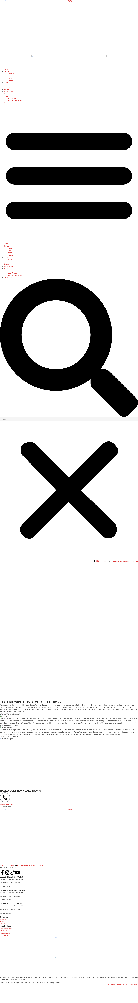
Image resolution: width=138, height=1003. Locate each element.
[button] (69, 173)
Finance (6, 96)
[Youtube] (17, 872)
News (9, 76)
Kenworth (11, 85)
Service (6, 89)
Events (10, 78)
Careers (10, 80)
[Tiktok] (12, 872)
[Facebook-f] (2, 872)
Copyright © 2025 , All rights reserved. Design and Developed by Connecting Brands (30, 983)
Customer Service (6, 804)
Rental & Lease (9, 92)
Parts (6, 94)
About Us (11, 74)
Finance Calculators (15, 101)
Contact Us (8, 103)
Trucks (6, 83)
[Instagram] (7, 872)
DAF (9, 87)
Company (7, 71)
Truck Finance (12, 98)
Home (6, 69)
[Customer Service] (5, 797)
